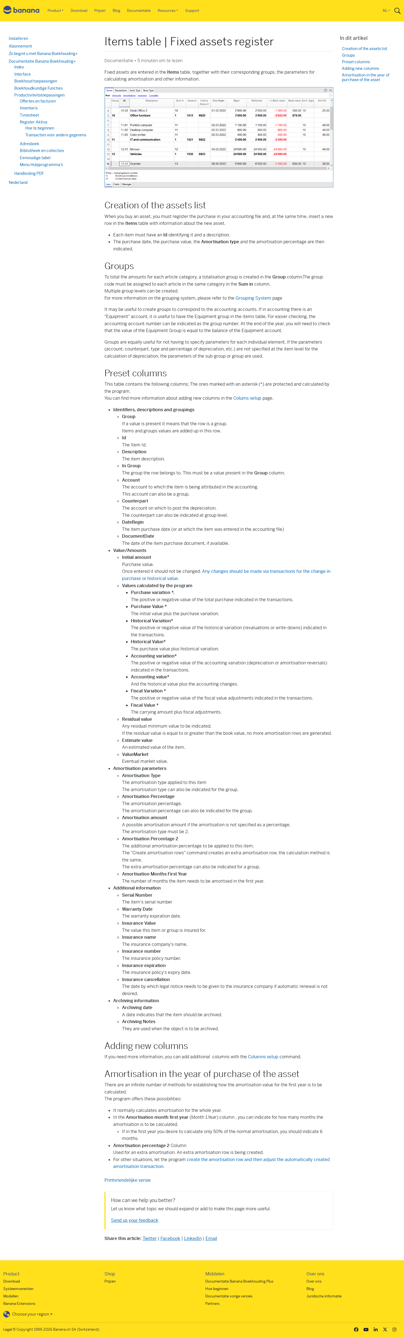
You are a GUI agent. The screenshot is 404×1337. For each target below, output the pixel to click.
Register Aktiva (33, 122)
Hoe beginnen (216, 1288)
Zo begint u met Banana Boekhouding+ (43, 53)
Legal (7, 1329)
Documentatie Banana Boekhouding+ (42, 61)
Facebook (170, 1238)
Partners (212, 1303)
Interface (22, 74)
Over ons (314, 1281)
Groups (348, 55)
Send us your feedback (134, 1220)
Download (79, 10)
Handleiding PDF (29, 173)
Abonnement (20, 46)
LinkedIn (193, 1238)
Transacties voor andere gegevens (55, 134)
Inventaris (29, 108)
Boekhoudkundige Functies (38, 88)
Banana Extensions (19, 1303)
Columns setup (263, 1057)
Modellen (10, 1296)
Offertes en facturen (38, 101)
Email (211, 1238)
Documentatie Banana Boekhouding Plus (239, 1281)
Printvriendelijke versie (127, 1180)
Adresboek (29, 143)
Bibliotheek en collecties (42, 150)
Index (19, 67)
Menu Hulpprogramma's (41, 164)
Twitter (150, 1238)
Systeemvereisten (18, 1288)
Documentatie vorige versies (229, 1296)
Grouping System (253, 298)
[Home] (21, 11)
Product (54, 10)
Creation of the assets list (364, 48)
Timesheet (29, 115)
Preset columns (356, 62)
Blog (116, 10)
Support (192, 10)
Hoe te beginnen (39, 128)
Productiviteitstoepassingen (39, 95)
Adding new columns (360, 68)
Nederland (18, 182)
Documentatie (139, 10)
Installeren (18, 38)
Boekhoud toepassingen (35, 81)
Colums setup (247, 398)
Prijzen (100, 10)
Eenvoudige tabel (35, 157)
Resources (167, 10)
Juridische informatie (324, 1296)
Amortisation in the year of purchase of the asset (365, 77)
